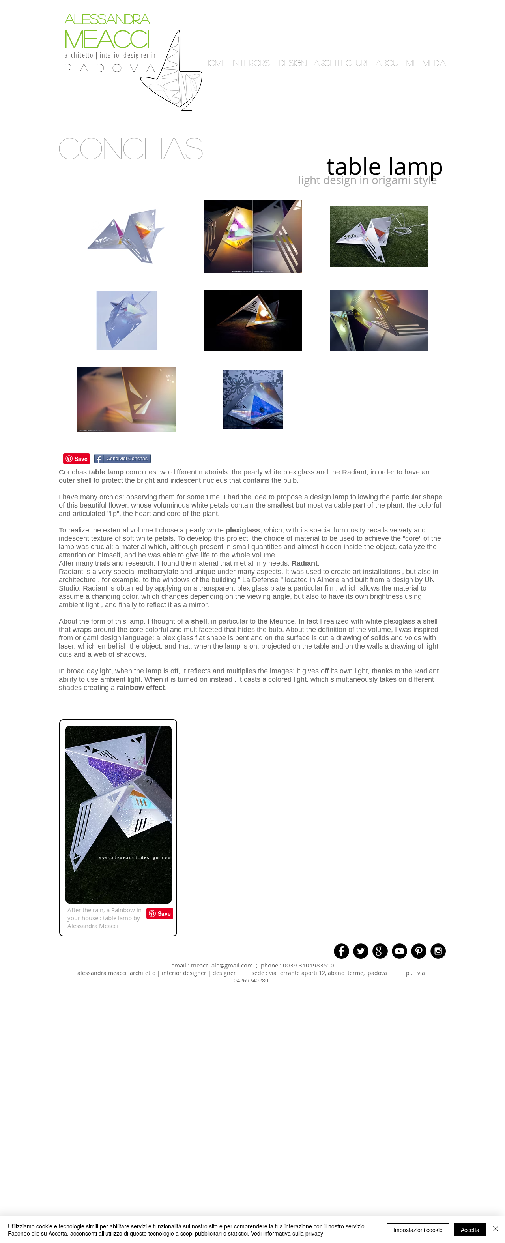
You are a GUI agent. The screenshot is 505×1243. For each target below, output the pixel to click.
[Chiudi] (495, 1229)
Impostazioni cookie (418, 1230)
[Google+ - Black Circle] (380, 951)
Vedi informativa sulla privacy (287, 1233)
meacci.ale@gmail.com (222, 965)
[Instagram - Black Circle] (438, 951)
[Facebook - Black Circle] (341, 951)
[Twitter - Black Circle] (360, 951)
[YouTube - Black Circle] (399, 951)
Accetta (470, 1230)
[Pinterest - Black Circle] (418, 951)
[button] (373, 118)
